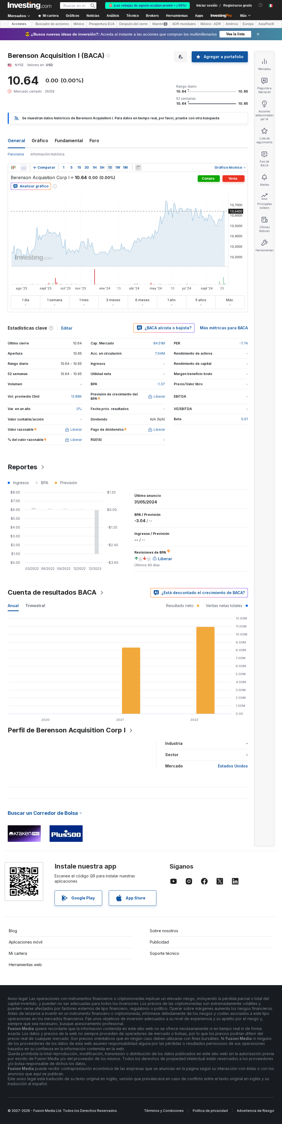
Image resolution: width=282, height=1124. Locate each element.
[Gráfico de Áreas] (24, 168)
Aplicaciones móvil (25, 942)
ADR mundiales (184, 24)
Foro (94, 140)
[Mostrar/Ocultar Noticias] (138, 168)
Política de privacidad (210, 1111)
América (232, 24)
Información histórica (47, 154)
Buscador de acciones (52, 24)
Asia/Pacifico (268, 24)
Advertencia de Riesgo (255, 1111)
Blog (13, 930)
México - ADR (210, 24)
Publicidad (159, 942)
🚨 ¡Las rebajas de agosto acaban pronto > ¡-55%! (147, 5)
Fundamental (69, 140)
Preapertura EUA (102, 24)
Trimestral (35, 605)
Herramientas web (25, 964)
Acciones (19, 24)
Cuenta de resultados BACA (52, 592)
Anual (13, 605)
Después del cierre (133, 24)
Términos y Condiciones (164, 1111)
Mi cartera (18, 953)
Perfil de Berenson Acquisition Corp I (67, 730)
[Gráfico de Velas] (13, 168)
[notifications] (260, 5)
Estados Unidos (233, 766)
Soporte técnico (164, 953)
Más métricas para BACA (224, 327)
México (79, 24)
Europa (248, 24)
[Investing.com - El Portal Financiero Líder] (29, 5)
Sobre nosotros (164, 930)
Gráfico (40, 140)
